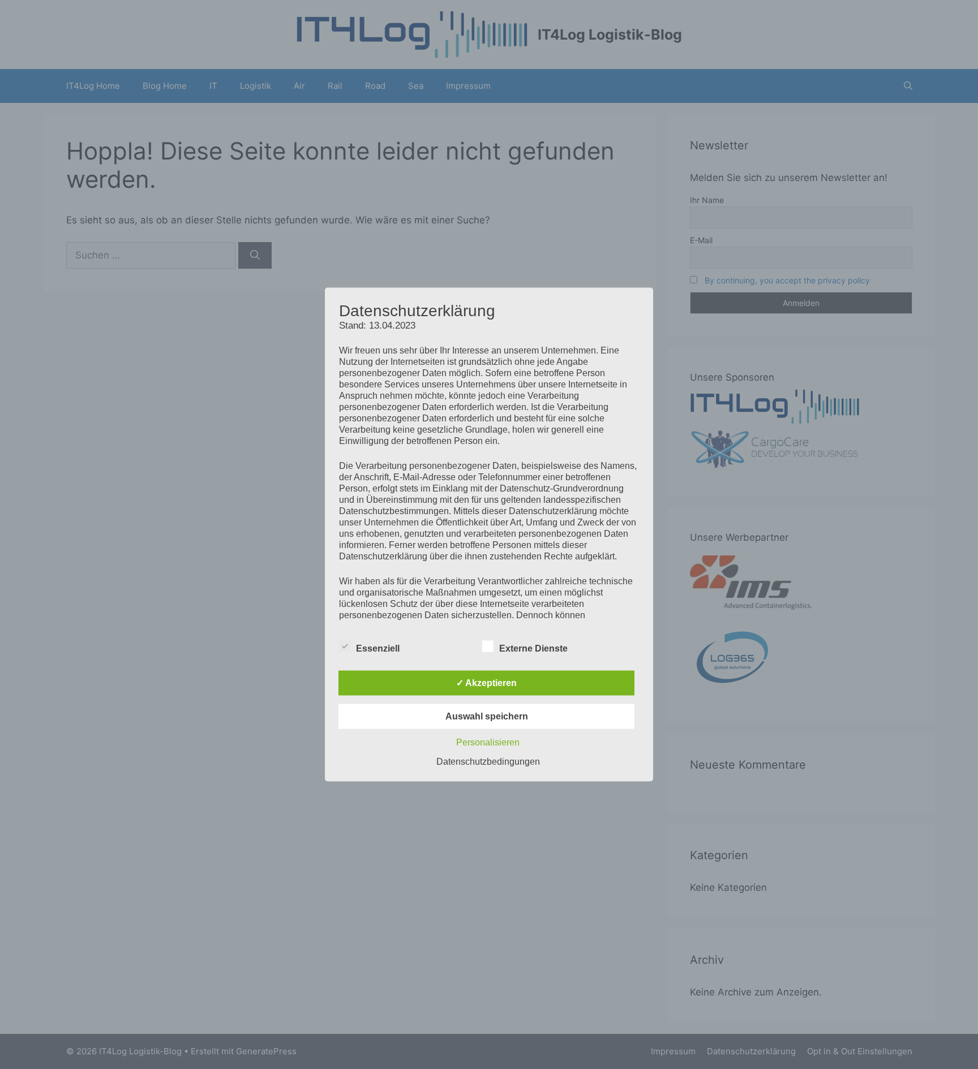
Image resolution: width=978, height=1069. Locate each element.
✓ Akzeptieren (486, 683)
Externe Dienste (533, 648)
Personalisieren (488, 742)
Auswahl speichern (486, 716)
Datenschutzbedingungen (488, 761)
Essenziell (378, 648)
